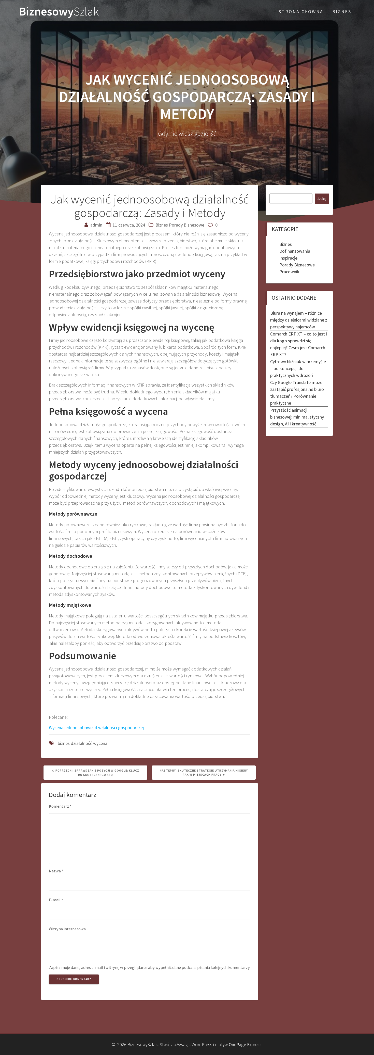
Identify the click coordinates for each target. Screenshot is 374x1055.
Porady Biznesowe (186, 225)
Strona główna (301, 11)
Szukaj (322, 199)
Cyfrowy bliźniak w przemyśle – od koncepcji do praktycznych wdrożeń (298, 368)
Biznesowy (59, 12)
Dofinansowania (294, 251)
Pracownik (289, 272)
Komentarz (60, 806)
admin (96, 225)
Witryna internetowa (67, 928)
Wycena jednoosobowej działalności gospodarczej (96, 727)
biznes (64, 743)
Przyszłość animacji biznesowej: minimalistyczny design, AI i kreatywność (297, 417)
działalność (81, 743)
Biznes (161, 225)
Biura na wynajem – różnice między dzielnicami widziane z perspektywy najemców (298, 320)
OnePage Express (245, 1044)
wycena (100, 743)
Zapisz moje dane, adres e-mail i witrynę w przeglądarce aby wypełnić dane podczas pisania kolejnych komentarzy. (149, 967)
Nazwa (56, 870)
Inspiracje (288, 258)
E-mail (56, 899)
